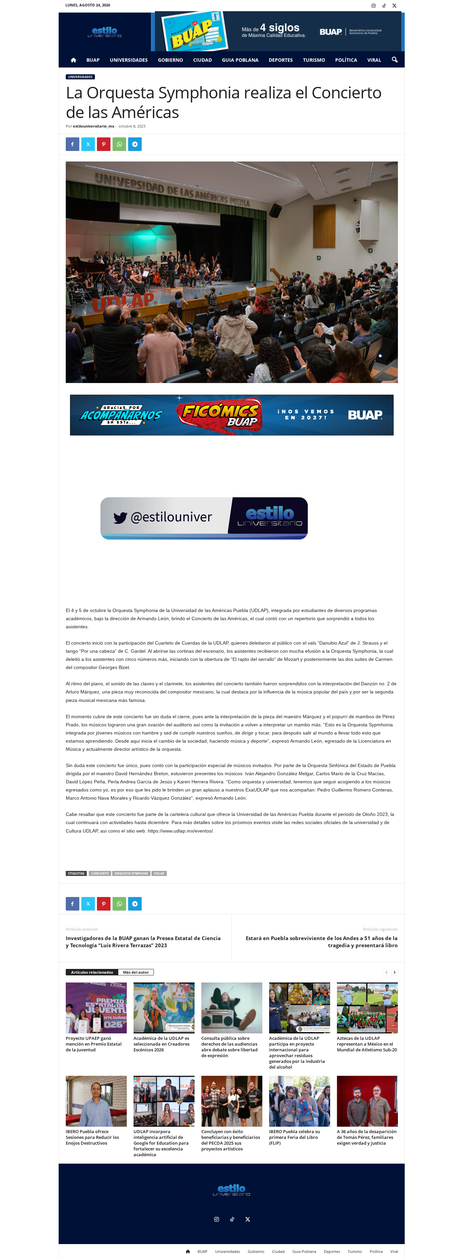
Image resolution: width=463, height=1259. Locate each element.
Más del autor (136, 972)
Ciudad (202, 60)
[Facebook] (72, 144)
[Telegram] (135, 144)
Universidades (129, 60)
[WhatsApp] (119, 144)
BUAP (93, 60)
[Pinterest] (103, 144)
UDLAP (159, 873)
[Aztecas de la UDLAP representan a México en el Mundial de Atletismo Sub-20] (367, 1008)
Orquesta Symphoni (131, 873)
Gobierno (170, 60)
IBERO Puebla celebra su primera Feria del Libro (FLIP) (294, 1137)
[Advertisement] (232, 853)
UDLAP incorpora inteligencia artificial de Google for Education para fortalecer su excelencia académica (161, 1143)
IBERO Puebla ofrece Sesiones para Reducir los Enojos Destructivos (92, 1137)
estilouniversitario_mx (93, 126)
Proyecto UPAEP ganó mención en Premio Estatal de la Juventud (94, 1044)
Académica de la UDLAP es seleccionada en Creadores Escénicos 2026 (161, 1044)
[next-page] (394, 972)
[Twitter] (394, 6)
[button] (394, 60)
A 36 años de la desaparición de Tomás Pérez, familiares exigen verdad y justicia (367, 1137)
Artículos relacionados (92, 972)
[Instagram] (373, 6)
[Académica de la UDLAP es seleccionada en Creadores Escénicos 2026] (164, 1008)
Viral (374, 60)
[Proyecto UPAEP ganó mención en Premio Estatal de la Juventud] (96, 1008)
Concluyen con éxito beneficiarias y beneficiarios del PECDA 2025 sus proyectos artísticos (230, 1140)
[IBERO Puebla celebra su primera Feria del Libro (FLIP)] (299, 1101)
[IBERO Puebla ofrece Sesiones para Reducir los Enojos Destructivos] (96, 1101)
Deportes (281, 60)
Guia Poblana (240, 60)
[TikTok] (384, 6)
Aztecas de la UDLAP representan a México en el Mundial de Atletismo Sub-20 (367, 1044)
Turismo (314, 60)
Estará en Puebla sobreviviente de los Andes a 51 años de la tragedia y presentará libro (322, 942)
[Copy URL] (150, 144)
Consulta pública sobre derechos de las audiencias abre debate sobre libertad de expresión (229, 1046)
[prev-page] (386, 972)
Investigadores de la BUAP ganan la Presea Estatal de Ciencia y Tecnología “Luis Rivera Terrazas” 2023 (143, 942)
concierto (100, 873)
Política (346, 60)
